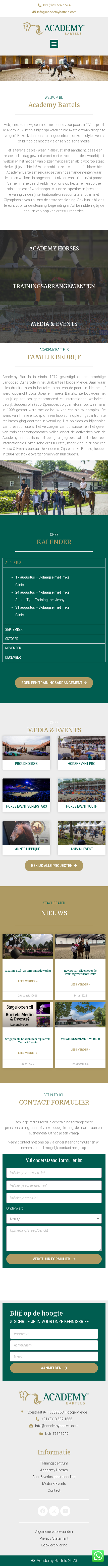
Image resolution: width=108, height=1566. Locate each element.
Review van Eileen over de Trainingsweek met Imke (80, 972)
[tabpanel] (54, 596)
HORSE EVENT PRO (81, 763)
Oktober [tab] (11, 639)
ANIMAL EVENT (82, 849)
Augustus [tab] (13, 563)
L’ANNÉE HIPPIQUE (26, 849)
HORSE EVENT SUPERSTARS (26, 806)
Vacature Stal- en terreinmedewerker (28, 970)
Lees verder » (27, 981)
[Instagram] (54, 1511)
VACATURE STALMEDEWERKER (80, 1039)
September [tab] (14, 630)
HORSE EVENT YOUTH (81, 806)
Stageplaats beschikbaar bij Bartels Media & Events (27, 1040)
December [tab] (13, 657)
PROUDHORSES (26, 763)
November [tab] (13, 648)
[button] (54, 44)
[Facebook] (43, 1511)
